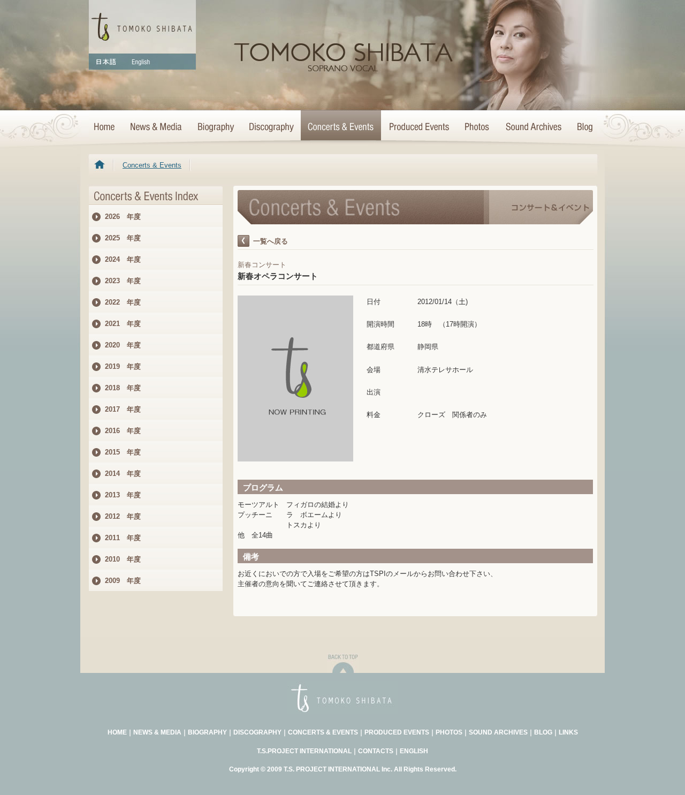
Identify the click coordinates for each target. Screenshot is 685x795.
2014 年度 (123, 474)
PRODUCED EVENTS (396, 732)
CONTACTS (375, 751)
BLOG (543, 732)
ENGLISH (414, 751)
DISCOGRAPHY (257, 732)
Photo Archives (477, 127)
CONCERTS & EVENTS (323, 732)
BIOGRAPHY (207, 732)
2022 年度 (123, 302)
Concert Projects (418, 127)
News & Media (155, 127)
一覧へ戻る (270, 241)
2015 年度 (123, 452)
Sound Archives (533, 127)
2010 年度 (123, 559)
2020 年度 (123, 345)
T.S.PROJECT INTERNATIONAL (304, 751)
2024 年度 (123, 259)
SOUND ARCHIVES (498, 732)
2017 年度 (123, 409)
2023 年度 (123, 281)
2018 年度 (123, 388)
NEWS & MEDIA (157, 732)
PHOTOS (449, 732)
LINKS (568, 732)
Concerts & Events (341, 127)
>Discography (271, 127)
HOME (105, 127)
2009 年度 (123, 581)
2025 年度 (123, 238)
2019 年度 (123, 366)
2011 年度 (123, 538)
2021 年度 (123, 324)
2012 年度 (123, 516)
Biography (215, 127)
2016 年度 (123, 431)
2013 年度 (123, 495)
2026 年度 (123, 217)
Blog (582, 127)
